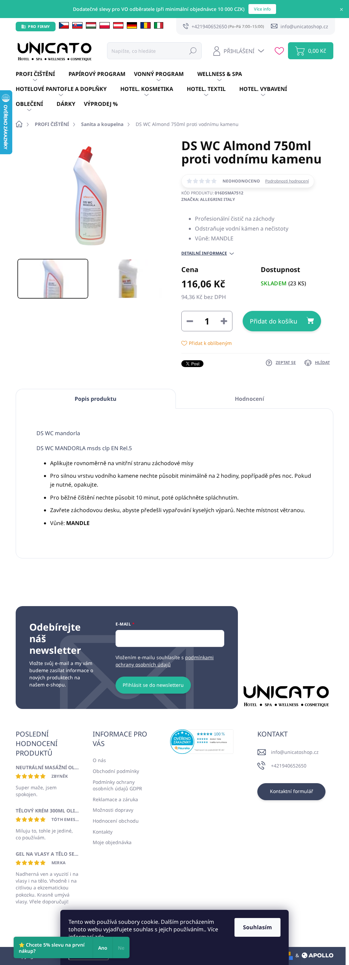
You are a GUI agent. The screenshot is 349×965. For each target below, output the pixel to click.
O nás (99, 760)
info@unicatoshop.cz (295, 752)
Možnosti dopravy (113, 810)
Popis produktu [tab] (96, 398)
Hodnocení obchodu (116, 821)
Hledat (192, 50)
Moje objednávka (112, 842)
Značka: (208, 199)
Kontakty (102, 831)
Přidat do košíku (273, 321)
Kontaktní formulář (291, 791)
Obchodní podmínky (116, 771)
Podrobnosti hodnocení (287, 181)
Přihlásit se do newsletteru (153, 685)
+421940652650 (288, 765)
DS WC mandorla (58, 433)
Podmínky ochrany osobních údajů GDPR (117, 785)
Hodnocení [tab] (249, 398)
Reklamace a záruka (115, 799)
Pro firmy (39, 26)
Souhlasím (257, 927)
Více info (262, 9)
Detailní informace (204, 253)
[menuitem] (42, 74)
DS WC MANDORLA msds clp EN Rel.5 (84, 448)
